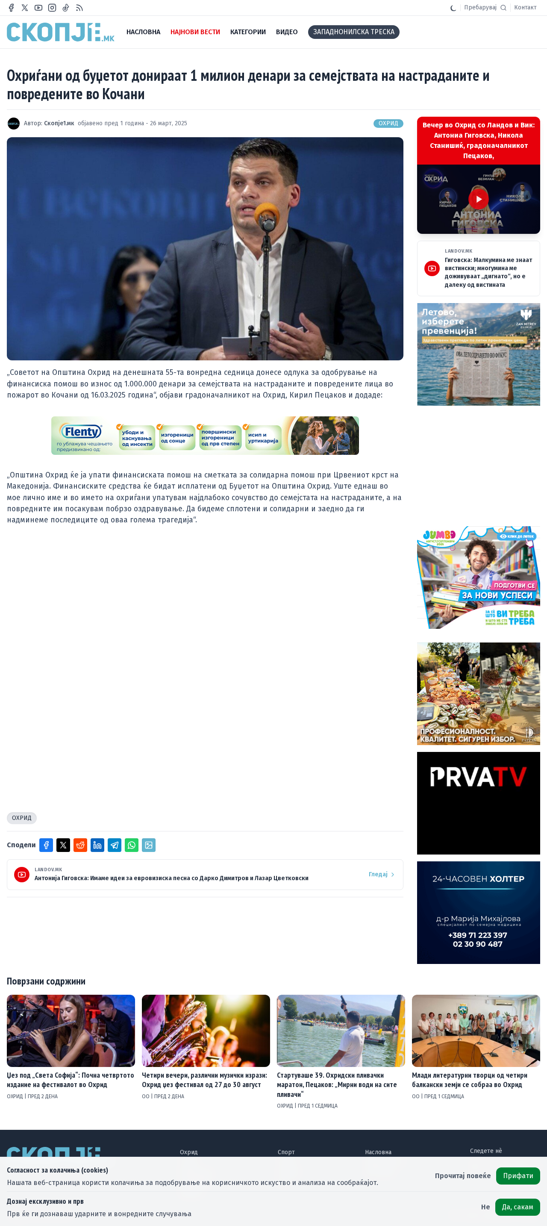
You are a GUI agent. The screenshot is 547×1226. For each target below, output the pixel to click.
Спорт (286, 1152)
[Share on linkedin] (97, 845)
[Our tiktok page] (66, 7)
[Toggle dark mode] (453, 7)
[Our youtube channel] (38, 7)
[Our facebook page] (11, 7)
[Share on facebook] (46, 845)
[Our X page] (25, 7)
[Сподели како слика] (149, 845)
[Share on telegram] (114, 845)
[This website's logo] (61, 32)
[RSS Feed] (79, 7)
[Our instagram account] (52, 7)
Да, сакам (517, 1207)
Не (485, 1207)
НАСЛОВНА (143, 32)
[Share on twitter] (63, 845)
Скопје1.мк (59, 123)
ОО (146, 1096)
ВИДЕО (287, 32)
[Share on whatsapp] (131, 845)
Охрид (388, 123)
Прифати (518, 1176)
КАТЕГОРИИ (248, 32)
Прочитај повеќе (463, 1176)
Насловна (378, 1152)
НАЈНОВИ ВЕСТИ (195, 32)
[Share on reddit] (80, 845)
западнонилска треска (353, 32)
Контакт (525, 7)
